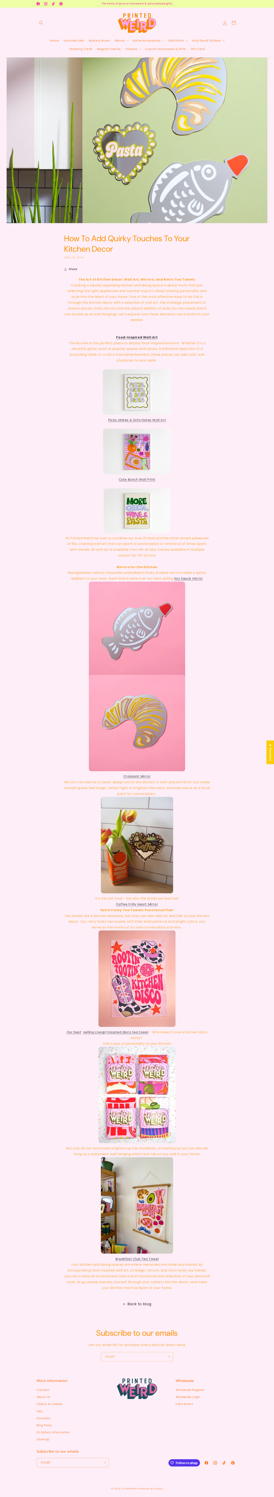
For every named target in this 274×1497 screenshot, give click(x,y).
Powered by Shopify (151, 1488)
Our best (74, 1032)
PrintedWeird (130, 1488)
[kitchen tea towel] (137, 1136)
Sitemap (43, 1439)
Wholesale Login (188, 1397)
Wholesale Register (190, 1390)
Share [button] (73, 269)
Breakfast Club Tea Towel (137, 1259)
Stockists (43, 1418)
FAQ (40, 1411)
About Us (43, 1397)
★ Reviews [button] (270, 752)
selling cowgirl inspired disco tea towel (115, 1032)
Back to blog (139, 1303)
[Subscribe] (168, 1356)
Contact (43, 1390)
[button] (41, 22)
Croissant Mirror (137, 776)
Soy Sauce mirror (188, 578)
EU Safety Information (53, 1432)
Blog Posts (44, 1425)
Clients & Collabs (49, 1404)
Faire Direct (184, 1404)
